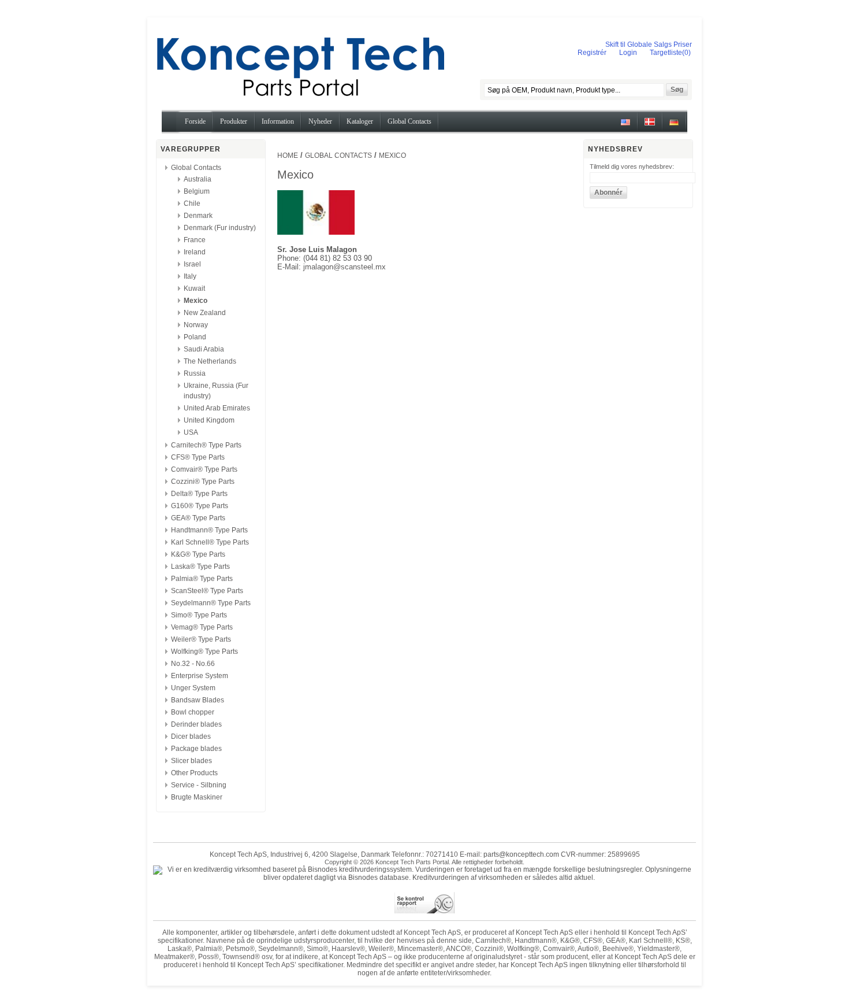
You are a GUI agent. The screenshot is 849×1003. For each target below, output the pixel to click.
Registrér (592, 53)
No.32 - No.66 (193, 664)
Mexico (195, 301)
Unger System (193, 688)
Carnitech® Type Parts (206, 445)
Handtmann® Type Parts (209, 530)
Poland (195, 337)
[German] (674, 126)
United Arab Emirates (217, 408)
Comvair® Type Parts (204, 469)
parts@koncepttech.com (521, 854)
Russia (195, 373)
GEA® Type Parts (198, 518)
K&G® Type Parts (198, 554)
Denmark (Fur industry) (220, 228)
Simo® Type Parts (199, 615)
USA (191, 432)
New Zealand (205, 313)
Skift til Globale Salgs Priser (648, 44)
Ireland (195, 252)
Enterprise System (199, 676)
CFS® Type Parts (198, 457)
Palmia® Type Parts (202, 579)
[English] (625, 126)
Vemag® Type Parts (202, 627)
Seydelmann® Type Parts (211, 603)
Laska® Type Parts (200, 566)
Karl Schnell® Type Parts (210, 542)
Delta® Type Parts (199, 494)
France (195, 240)
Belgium (197, 191)
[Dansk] (650, 126)
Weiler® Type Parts (201, 639)
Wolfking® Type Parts (204, 651)
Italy (190, 276)
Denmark (198, 216)
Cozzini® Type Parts (202, 482)
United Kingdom (209, 420)
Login (628, 53)
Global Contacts (196, 168)
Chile (192, 203)
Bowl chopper (192, 712)
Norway (196, 325)
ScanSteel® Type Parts (207, 591)
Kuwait (194, 288)
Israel (192, 264)
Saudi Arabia (204, 349)
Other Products (194, 773)
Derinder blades (196, 724)
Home (287, 155)
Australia (197, 179)
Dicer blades (191, 736)
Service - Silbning (198, 785)
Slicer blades (191, 761)
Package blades (196, 749)
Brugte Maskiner (196, 797)
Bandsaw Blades (197, 700)
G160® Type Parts (199, 506)
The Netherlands (210, 361)
